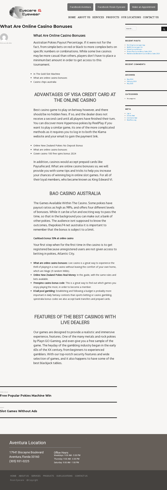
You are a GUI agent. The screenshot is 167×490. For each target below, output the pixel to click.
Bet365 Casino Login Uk (135, 47)
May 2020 (130, 83)
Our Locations (131, 17)
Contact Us (151, 17)
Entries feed (131, 115)
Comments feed (132, 118)
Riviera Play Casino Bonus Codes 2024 (139, 51)
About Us (84, 17)
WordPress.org (131, 120)
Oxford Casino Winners (134, 49)
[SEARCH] (164, 29)
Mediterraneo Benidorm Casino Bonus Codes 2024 (143, 53)
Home (72, 17)
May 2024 (130, 79)
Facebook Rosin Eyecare (111, 7)
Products (112, 17)
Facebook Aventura (80, 7)
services (98, 17)
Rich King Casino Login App (136, 45)
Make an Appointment (143, 7)
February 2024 (132, 81)
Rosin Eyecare (17, 480)
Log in (129, 113)
